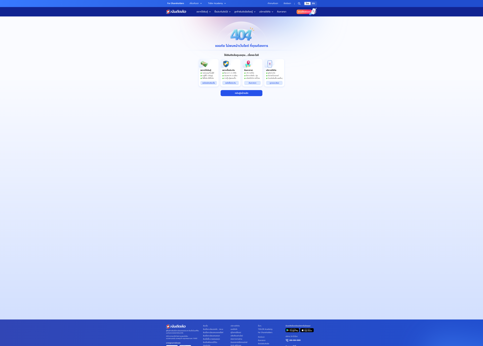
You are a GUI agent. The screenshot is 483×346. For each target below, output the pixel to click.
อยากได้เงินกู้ (202, 11)
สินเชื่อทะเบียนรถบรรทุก (211, 336)
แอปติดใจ (234, 329)
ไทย (307, 3)
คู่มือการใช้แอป (236, 332)
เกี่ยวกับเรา (194, 3)
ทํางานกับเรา (273, 3)
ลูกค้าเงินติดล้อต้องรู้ (243, 11)
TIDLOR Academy (265, 329)
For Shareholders (175, 3)
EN (313, 3)
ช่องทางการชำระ (236, 339)
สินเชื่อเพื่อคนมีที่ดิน (210, 342)
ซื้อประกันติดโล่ (221, 11)
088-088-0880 (295, 340)
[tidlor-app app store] (307, 330)
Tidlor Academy (215, 3)
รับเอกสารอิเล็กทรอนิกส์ (239, 342)
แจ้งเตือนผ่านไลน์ (237, 336)
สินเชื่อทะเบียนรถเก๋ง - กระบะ (213, 329)
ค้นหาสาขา (281, 11)
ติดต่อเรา (287, 3)
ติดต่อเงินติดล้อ (263, 344)
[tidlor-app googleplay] (292, 330)
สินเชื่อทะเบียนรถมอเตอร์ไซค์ (213, 332)
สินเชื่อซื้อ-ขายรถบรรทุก (211, 339)
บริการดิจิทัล (264, 11)
